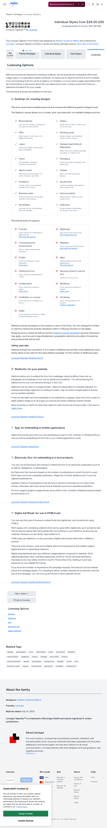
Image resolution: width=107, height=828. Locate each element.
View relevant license (27, 237)
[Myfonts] (13, 5)
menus (26, 661)
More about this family (88, 43)
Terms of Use (77, 785)
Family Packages (27, 53)
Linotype (18, 14)
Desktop (11, 614)
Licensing (95, 54)
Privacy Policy (77, 791)
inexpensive (49, 661)
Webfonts (12, 618)
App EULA (25, 446)
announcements (13, 661)
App (9, 622)
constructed (36, 666)
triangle (44, 657)
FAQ (92, 777)
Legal (76, 803)
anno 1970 (54, 657)
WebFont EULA (27, 416)
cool (76, 661)
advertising (40, 652)
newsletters (71, 666)
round (69, 661)
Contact (94, 782)
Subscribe (26, 780)
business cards (13, 666)
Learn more (23, 265)
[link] (97, 4)
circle (51, 652)
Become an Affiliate (61, 787)
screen (35, 657)
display (10, 652)
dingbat (60, 661)
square (25, 666)
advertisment (12, 657)
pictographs (21, 652)
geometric (48, 666)
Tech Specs (76, 53)
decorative (60, 652)
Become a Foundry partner (61, 779)
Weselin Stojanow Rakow (67, 40)
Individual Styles (53, 53)
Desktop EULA (27, 358)
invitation (59, 666)
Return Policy (76, 797)
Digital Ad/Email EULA (30, 582)
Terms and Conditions (78, 778)
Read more (30, 753)
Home (9, 14)
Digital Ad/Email (14, 631)
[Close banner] (78, 4)
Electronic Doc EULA (30, 502)
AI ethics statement (67, 305)
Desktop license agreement (67, 332)
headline (71, 652)
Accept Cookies (26, 813)
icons (31, 652)
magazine (25, 657)
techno (64, 657)
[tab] (10, 54)
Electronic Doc (14, 626)
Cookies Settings (26, 820)
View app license (66, 265)
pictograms (36, 661)
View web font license (68, 248)
